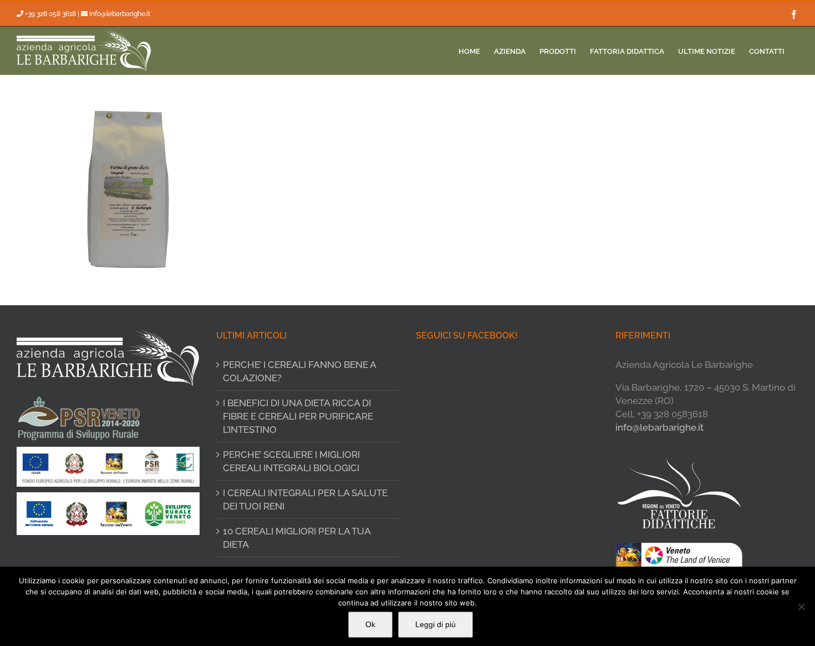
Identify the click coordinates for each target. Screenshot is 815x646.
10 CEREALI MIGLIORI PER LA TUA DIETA (296, 538)
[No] (801, 606)
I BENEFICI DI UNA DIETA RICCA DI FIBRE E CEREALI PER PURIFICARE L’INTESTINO (298, 416)
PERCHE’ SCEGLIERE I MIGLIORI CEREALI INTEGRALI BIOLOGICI (291, 461)
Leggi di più (435, 624)
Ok (370, 624)
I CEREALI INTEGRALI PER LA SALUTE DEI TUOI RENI (305, 499)
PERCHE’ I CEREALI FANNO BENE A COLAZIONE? (299, 371)
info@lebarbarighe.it (119, 14)
